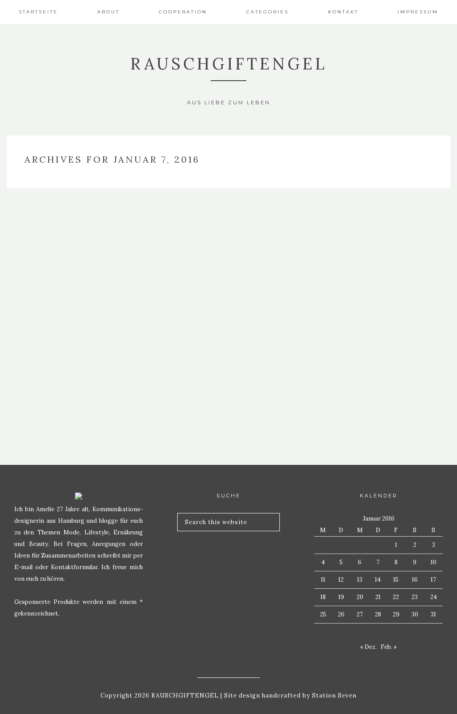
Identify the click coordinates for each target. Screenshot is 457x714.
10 (433, 562)
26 (341, 614)
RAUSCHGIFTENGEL (228, 63)
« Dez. (368, 647)
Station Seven (333, 695)
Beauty (76, 345)
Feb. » (389, 647)
